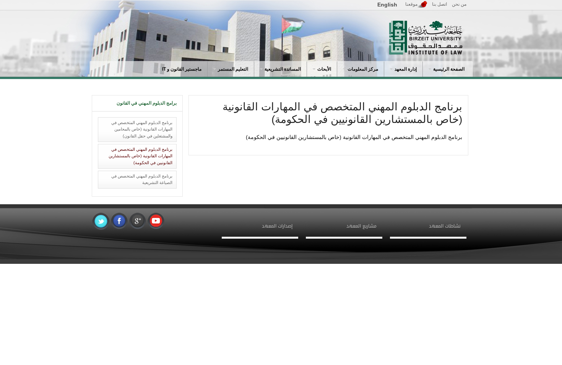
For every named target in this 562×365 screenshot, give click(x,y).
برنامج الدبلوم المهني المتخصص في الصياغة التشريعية (141, 179)
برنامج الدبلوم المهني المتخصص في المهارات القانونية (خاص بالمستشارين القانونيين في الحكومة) (140, 156)
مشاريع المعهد (361, 226)
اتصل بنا (439, 4)
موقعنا (411, 4)
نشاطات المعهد (445, 226)
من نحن (459, 4)
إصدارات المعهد (277, 226)
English (387, 5)
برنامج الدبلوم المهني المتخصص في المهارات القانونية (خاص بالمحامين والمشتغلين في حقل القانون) (141, 129)
